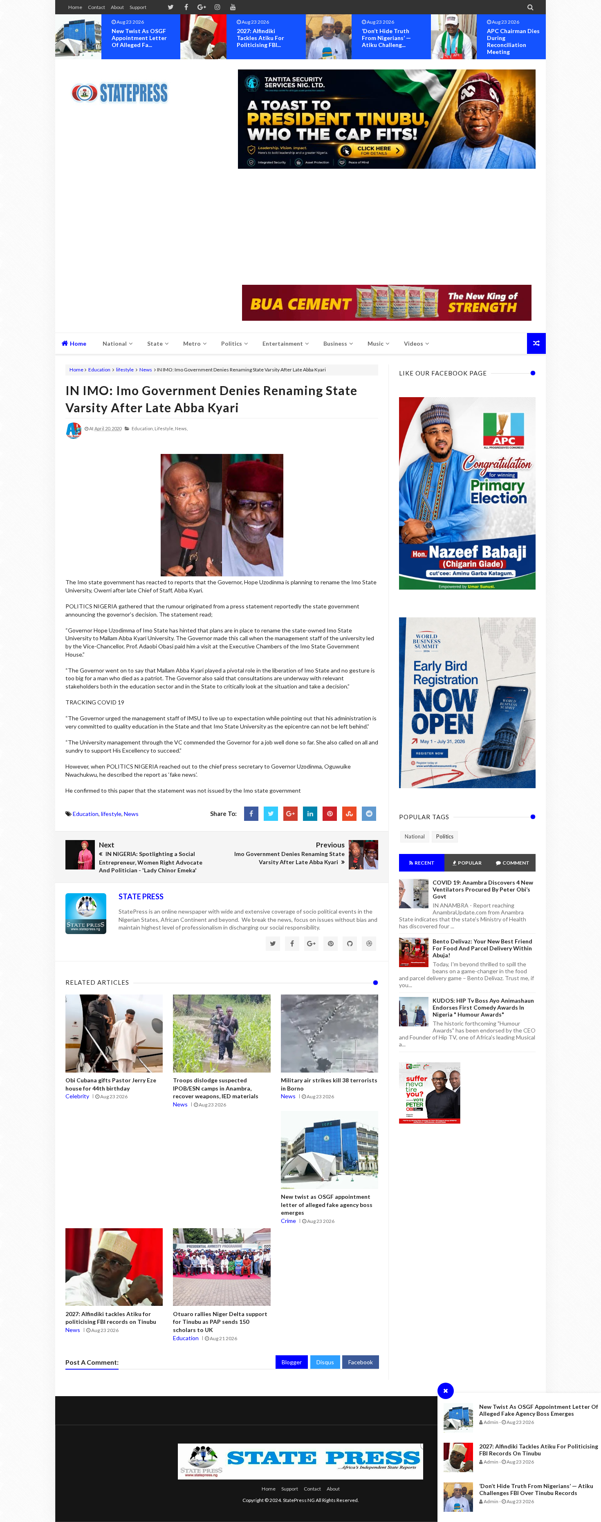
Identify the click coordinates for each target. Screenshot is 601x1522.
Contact (96, 7)
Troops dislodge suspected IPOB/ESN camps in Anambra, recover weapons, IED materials (215, 1088)
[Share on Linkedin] (310, 813)
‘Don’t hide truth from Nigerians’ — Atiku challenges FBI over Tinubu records (536, 1489)
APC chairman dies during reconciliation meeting (388, 41)
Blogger (292, 1362)
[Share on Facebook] (251, 813)
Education (99, 370)
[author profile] (73, 437)
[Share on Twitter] (271, 813)
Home (75, 7)
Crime (288, 1220)
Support (138, 7)
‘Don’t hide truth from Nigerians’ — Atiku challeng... (261, 37)
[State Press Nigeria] (123, 87)
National (415, 836)
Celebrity (77, 1096)
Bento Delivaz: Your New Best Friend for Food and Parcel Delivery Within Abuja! (482, 948)
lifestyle (125, 370)
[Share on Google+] (290, 813)
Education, (143, 428)
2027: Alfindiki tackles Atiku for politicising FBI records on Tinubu (538, 1450)
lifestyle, (164, 428)
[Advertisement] (387, 227)
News (145, 370)
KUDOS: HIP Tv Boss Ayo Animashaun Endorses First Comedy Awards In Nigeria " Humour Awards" (483, 1007)
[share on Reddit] (369, 813)
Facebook (360, 1362)
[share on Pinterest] (330, 813)
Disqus (325, 1362)
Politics (444, 836)
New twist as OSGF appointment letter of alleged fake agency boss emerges (538, 1410)
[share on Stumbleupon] (349, 813)
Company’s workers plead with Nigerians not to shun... (516, 37)
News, (181, 428)
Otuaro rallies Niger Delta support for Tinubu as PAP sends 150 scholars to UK (220, 1321)
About (117, 7)
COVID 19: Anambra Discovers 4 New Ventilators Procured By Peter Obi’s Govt (483, 889)
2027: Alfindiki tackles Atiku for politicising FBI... (135, 37)
